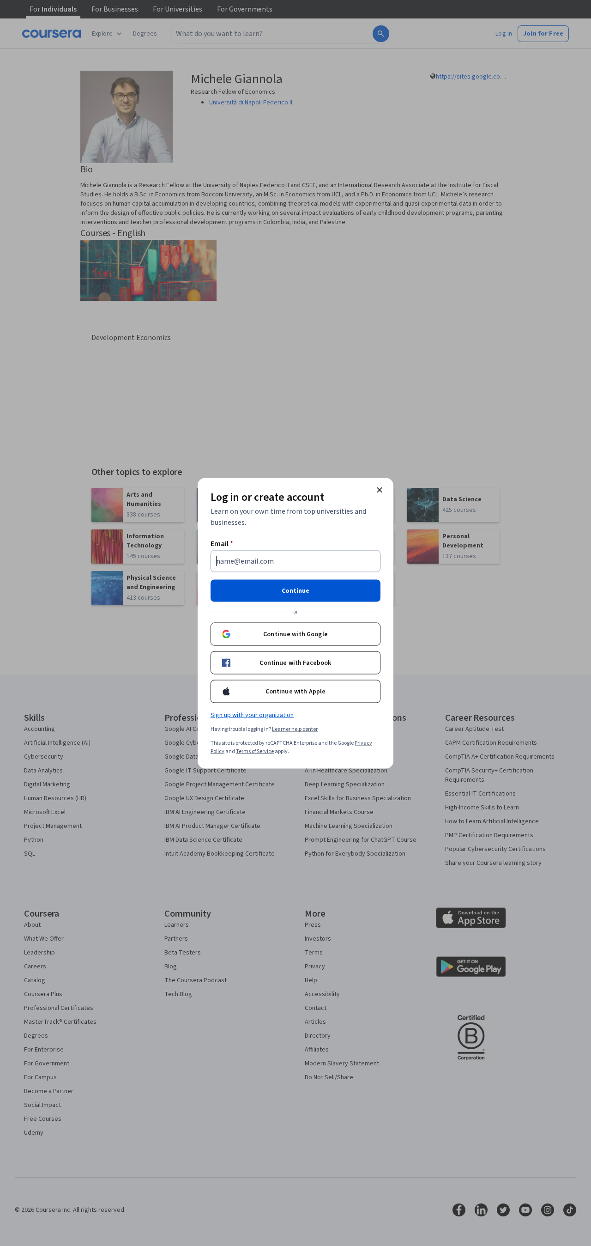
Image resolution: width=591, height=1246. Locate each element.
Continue (295, 590)
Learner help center (295, 729)
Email (222, 543)
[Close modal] (379, 489)
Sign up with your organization (252, 714)
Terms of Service (255, 751)
